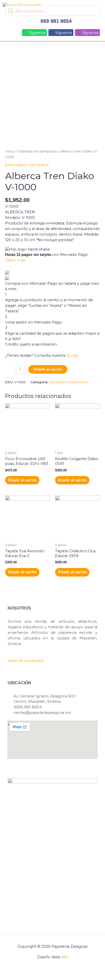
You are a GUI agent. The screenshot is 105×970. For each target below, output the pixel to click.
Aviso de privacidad (25, 660)
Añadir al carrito (47, 369)
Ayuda (72, 355)
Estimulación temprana (37, 151)
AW (64, 957)
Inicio (10, 151)
